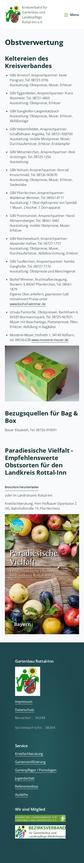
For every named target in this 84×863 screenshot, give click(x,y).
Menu (74, 14)
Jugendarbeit (24, 778)
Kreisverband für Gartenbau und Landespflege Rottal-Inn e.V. (34, 14)
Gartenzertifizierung (30, 762)
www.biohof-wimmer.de (28, 304)
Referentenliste (26, 786)
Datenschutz (24, 710)
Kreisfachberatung (29, 753)
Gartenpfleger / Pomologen (35, 770)
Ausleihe (21, 794)
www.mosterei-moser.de (50, 340)
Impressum (23, 701)
